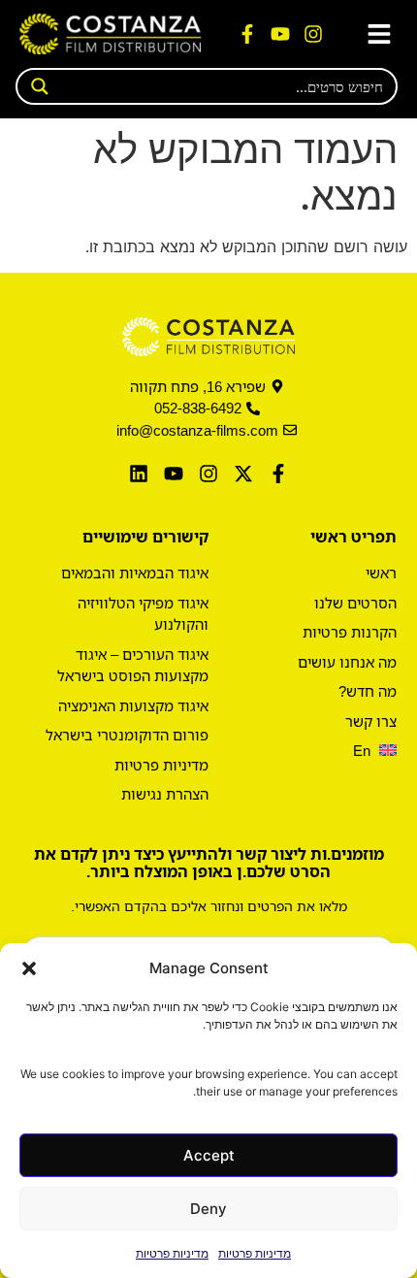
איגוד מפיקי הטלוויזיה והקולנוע (143, 614)
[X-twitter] (243, 473)
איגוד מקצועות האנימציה (133, 705)
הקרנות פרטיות (350, 631)
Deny (208, 1208)
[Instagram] (313, 34)
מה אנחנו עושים (347, 662)
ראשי (381, 572)
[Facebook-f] (247, 34)
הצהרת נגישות (164, 793)
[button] (29, 968)
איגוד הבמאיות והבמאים (134, 572)
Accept (209, 1155)
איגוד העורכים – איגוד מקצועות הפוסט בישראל (132, 665)
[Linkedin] (138, 473)
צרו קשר (371, 721)
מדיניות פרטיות (254, 1253)
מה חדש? (367, 691)
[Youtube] (280, 34)
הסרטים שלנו (355, 602)
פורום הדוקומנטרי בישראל (127, 734)
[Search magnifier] (33, 86)
